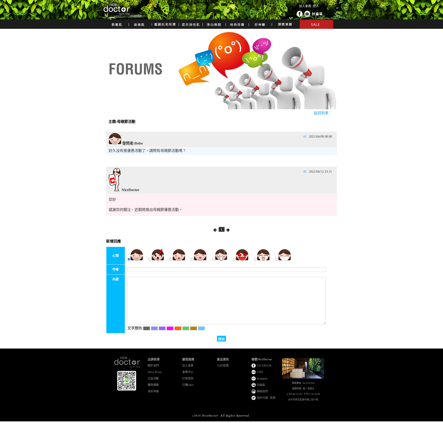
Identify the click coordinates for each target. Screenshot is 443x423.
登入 (316, 6)
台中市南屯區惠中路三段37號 (303, 399)
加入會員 (305, 6)
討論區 (317, 14)
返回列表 (321, 113)
